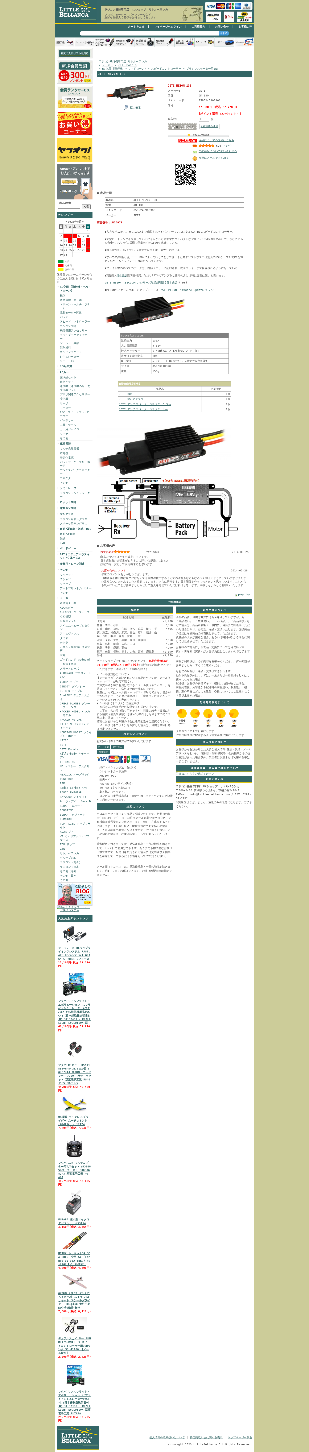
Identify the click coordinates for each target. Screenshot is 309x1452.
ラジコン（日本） (71, 866)
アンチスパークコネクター (75, 472)
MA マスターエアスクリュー (75, 768)
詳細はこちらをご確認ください (195, 773)
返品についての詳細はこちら (216, 140)
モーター (65, 407)
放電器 (64, 453)
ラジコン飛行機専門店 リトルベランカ (124, 61)
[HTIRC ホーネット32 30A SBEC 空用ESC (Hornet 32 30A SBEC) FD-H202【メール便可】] (74, 1249)
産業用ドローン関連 (72, 563)
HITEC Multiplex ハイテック (75, 726)
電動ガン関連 (68, 508)
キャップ (65, 583)
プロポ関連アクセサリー (75, 394)
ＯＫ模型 (65, 616)
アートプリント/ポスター (76, 588)
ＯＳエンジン (68, 620)
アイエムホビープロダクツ (75, 627)
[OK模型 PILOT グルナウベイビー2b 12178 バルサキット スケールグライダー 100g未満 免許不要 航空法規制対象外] (74, 1289)
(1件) (228, 145)
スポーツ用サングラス (73, 523)
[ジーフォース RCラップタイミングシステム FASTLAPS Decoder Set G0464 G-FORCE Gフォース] (74, 944)
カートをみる (136, 26)
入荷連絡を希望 (209, 126)
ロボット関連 (68, 502)
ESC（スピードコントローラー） (75, 414)
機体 (62, 295)
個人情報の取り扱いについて (167, 1437)
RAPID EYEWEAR (71, 792)
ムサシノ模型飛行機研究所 (75, 648)
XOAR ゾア (67, 831)
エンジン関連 (68, 326)
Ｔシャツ (65, 579)
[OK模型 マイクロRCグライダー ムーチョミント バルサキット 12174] (74, 1112)
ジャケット (67, 574)
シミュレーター (69, 488)
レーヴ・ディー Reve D (75, 801)
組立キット (67, 381)
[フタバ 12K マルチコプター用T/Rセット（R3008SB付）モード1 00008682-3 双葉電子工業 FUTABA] (74, 1158)
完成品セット (68, 377)
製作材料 (65, 347)
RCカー (64, 372)
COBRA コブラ (69, 681)
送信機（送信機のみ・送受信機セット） (75, 388)
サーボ (64, 403)
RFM (62, 783)
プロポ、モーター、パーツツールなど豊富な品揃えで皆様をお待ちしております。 (131, 16)
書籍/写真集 (67, 533)
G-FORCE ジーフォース (75, 612)
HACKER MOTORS (71, 719)
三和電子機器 (68, 664)
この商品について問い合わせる (218, 151)
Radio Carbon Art (73, 787)
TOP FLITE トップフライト (75, 825)
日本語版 (121, 275)
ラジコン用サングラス (73, 519)
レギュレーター (69, 356)
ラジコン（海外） (71, 862)
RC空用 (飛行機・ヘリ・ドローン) (75, 288)
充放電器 (65, 443)
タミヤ (64, 638)
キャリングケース (71, 351)
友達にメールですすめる (214, 157)
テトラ (64, 642)
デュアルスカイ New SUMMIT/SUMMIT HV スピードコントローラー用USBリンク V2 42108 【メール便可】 (74, 1345)
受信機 (64, 398)
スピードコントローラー (75, 321)
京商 (62, 655)
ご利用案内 (198, 26)
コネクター (67, 478)
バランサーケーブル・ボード (75, 463)
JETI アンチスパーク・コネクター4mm (143, 409)
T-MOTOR (66, 819)
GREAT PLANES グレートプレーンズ (75, 705)
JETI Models (69, 749)
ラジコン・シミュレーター (75, 495)
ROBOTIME (66, 810)
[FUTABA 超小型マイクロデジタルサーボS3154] (74, 1215)
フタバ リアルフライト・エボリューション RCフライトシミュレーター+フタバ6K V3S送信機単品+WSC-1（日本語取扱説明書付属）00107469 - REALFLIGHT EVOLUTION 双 (74, 1011)
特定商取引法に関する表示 (206, 1437)
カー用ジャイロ (69, 429)
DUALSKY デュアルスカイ (75, 697)
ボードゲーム (68, 548)
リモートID (67, 361)
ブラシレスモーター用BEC (202, 68)
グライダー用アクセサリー (75, 336)
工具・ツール (68, 424)
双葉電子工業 (68, 603)
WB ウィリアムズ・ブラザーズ (75, 838)
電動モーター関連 (71, 312)
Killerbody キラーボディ (74, 755)
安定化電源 (67, 457)
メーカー (65, 598)
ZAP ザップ (67, 844)
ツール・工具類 (69, 343)
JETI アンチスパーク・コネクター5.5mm (145, 404)
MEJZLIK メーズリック (75, 774)
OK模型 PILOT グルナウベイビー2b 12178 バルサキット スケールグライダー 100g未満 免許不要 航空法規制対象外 (74, 1300)
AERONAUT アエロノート (75, 673)
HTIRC (64, 740)
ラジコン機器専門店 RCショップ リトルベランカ (136, 9)
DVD (62, 543)
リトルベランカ (69, 853)
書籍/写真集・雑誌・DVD (75, 528)
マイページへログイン (168, 26)
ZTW (62, 848)
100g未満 (66, 366)
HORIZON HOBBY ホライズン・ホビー (76, 734)
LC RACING (67, 762)
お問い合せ (222, 26)
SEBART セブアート (72, 814)
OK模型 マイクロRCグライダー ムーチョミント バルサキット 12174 (73, 1120)
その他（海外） (69, 871)
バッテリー (67, 317)
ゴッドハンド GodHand (75, 659)
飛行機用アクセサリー (73, 330)
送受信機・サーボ (71, 300)
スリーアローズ (69, 668)
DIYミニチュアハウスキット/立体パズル (75, 556)
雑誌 (62, 538)
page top (244, 594)
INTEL (64, 744)
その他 (64, 438)
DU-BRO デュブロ (71, 690)
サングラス (67, 514)
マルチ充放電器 (69, 448)
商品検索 (65, 203)
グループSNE (68, 857)
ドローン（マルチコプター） (75, 306)
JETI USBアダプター (132, 399)
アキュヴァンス (69, 633)
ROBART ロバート (71, 805)
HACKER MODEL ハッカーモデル (75, 713)
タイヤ (64, 433)
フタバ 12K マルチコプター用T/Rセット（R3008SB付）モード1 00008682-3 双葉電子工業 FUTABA (74, 1170)
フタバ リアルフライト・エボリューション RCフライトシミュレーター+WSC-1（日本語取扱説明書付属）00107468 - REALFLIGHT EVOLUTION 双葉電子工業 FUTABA (74, 1402)
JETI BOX (125, 394)
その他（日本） (69, 875)
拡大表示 (135, 107)
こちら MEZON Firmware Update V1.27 (186, 289)
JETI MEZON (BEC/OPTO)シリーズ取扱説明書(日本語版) (142, 282)
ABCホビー (66, 607)
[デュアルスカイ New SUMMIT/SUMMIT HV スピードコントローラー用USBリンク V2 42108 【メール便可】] (74, 1334)
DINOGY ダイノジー (72, 686)
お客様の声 (245, 26)
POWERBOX (66, 779)
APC (62, 677)
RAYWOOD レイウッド (73, 796)
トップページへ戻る (240, 1437)
